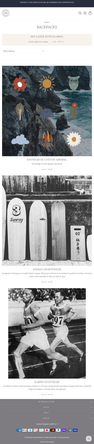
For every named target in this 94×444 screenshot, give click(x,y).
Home (46, 22)
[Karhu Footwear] (47, 333)
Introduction (46, 402)
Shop (46, 407)
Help (46, 413)
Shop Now (47, 169)
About (46, 418)
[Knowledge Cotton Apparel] (47, 111)
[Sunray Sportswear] (47, 220)
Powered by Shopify (47, 442)
